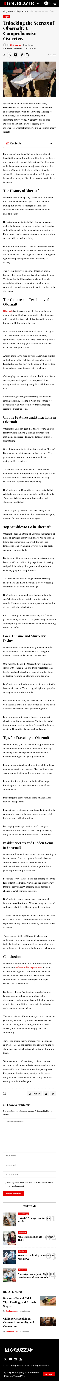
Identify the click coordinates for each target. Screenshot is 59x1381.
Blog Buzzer (18, 3)
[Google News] (15, 1359)
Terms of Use (18, 1375)
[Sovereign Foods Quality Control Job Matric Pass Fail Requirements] (9, 1275)
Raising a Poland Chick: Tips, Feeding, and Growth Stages (19, 1302)
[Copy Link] (21, 55)
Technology (23, 1214)
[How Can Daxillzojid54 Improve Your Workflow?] (9, 1257)
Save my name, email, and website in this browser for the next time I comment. (30, 1184)
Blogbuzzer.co (15, 45)
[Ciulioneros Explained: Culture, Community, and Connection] (48, 1321)
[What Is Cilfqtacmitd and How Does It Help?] (9, 1238)
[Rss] (20, 1359)
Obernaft (8, 311)
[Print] (27, 55)
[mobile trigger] (53, 3)
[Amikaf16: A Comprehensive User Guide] (9, 1219)
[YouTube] (10, 1359)
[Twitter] (5, 1359)
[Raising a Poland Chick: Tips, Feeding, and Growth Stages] (48, 1301)
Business (22, 1232)
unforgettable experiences (28, 967)
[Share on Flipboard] (15, 55)
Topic (6, 17)
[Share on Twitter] (9, 55)
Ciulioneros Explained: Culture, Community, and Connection (18, 1322)
